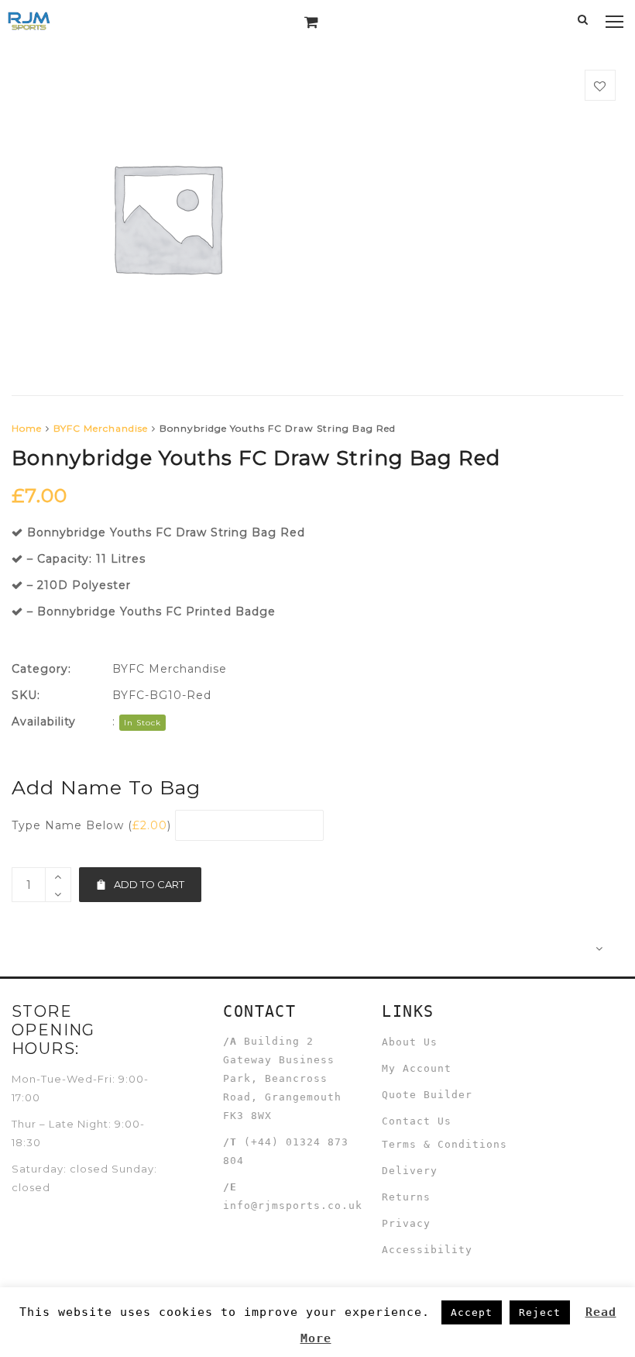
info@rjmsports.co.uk (292, 1205)
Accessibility (427, 1249)
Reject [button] (540, 1312)
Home (27, 428)
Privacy (406, 1223)
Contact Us (416, 1121)
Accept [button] (472, 1312)
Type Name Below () (91, 825)
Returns (406, 1197)
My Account (416, 1068)
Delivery (410, 1170)
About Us (410, 1042)
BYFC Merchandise (100, 428)
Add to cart (149, 884)
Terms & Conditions (444, 1144)
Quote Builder (427, 1094)
